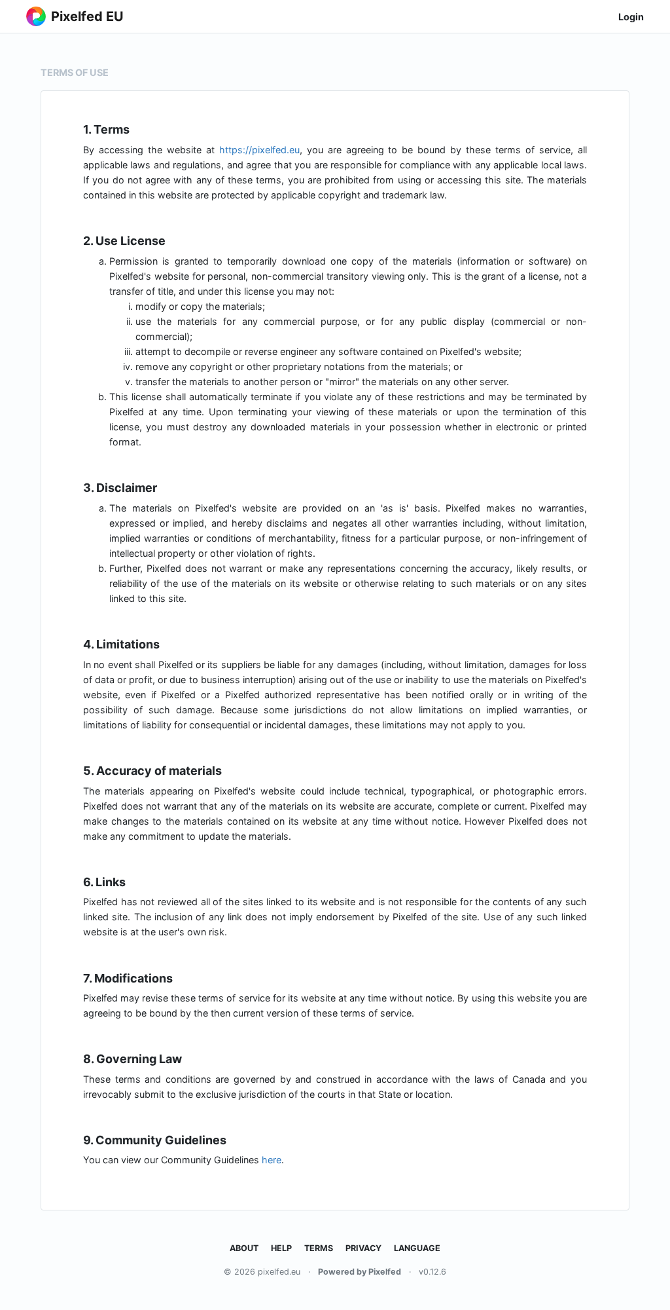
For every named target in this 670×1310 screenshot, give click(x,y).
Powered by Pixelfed (359, 1272)
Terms (318, 1248)
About (244, 1248)
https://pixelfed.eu (259, 149)
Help (281, 1248)
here (271, 1159)
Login (631, 16)
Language (417, 1248)
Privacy (363, 1248)
